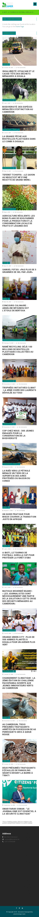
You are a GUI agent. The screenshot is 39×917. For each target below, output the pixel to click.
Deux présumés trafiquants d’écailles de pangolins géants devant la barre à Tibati (18, 772)
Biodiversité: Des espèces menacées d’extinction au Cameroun (17, 109)
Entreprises (7, 129)
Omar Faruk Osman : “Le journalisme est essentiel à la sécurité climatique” (19, 811)
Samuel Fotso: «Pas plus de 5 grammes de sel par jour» (19, 270)
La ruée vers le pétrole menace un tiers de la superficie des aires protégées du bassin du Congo (16, 476)
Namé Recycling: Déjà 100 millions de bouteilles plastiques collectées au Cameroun (17, 350)
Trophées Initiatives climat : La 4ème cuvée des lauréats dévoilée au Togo (19, 390)
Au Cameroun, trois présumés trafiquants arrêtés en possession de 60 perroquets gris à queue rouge (19, 729)
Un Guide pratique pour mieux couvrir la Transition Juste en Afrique (19, 516)
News (4, 64)
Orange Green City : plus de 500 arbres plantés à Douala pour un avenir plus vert (18, 641)
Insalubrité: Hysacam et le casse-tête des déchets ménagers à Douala (18, 74)
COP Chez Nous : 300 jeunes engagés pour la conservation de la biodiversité (18, 435)
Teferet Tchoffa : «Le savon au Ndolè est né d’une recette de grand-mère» (18, 177)
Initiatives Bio (7, 100)
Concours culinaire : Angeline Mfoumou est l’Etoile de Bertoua (15, 308)
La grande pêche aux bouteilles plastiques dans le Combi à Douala (19, 139)
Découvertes (7, 463)
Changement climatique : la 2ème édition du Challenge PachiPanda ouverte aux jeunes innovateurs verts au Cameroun (18, 683)
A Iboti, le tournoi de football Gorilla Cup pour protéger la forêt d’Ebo (18, 12)
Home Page (20, 26)
